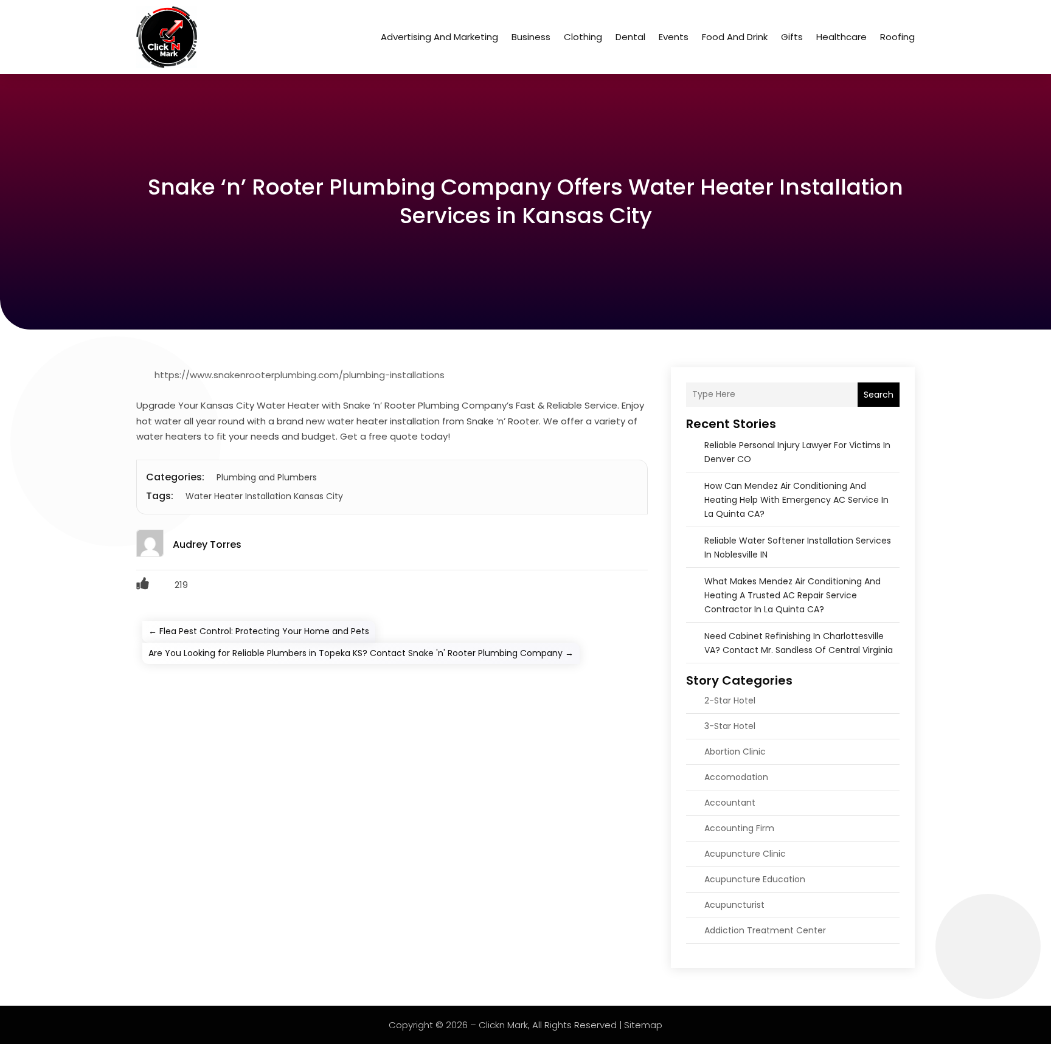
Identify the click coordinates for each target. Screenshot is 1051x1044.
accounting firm (739, 828)
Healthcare (841, 36)
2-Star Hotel (729, 700)
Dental (630, 36)
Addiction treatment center (765, 930)
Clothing (583, 36)
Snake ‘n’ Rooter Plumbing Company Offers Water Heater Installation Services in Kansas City (525, 201)
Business (531, 36)
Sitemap (643, 1024)
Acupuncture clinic (745, 854)
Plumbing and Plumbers (267, 477)
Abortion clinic (735, 751)
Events (674, 36)
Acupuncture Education (754, 879)
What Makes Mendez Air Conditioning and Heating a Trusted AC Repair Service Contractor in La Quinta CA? (792, 595)
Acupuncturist (734, 905)
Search (878, 395)
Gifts (792, 36)
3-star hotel (729, 726)
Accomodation (736, 777)
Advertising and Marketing (439, 36)
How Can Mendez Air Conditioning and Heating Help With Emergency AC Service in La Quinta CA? (796, 500)
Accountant (729, 803)
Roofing (897, 36)
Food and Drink (735, 36)
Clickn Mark (503, 1024)
